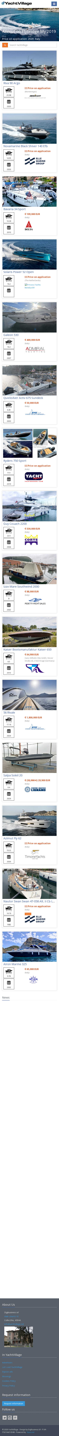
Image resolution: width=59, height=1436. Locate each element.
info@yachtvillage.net (14, 1324)
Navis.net (30, 1432)
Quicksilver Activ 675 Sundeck (23, 398)
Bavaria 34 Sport (14, 209)
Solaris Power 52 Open (18, 272)
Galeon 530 (10, 335)
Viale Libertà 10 (11, 1316)
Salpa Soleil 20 (12, 775)
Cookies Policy (9, 1381)
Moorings (6, 1376)
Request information (13, 1403)
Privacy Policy (8, 1385)
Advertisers (7, 1362)
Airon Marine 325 (15, 964)
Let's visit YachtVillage (12, 1367)
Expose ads (7, 1371)
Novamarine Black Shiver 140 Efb (25, 146)
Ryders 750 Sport (14, 461)
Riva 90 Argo (11, 83)
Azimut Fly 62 (12, 838)
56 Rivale (9, 712)
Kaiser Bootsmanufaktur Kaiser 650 (27, 649)
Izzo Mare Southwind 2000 (21, 586)
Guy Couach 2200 (15, 524)
